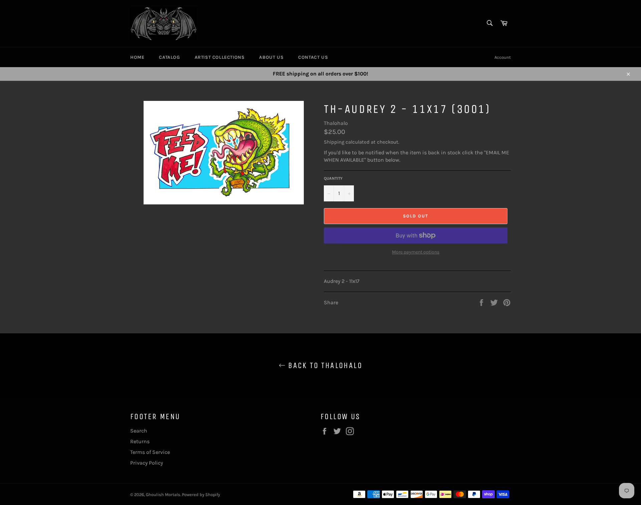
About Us (271, 57)
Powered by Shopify (201, 494)
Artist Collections (220, 57)
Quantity (333, 178)
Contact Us (313, 57)
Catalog (169, 57)
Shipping (334, 142)
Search (138, 431)
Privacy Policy (146, 463)
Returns (140, 441)
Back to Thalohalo (323, 365)
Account (502, 57)
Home (137, 57)
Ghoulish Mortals (163, 494)
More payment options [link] (415, 252)
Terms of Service (150, 452)
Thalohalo (336, 123)
